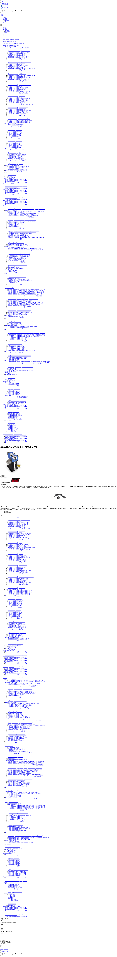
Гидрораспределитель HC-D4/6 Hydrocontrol (17, 398)
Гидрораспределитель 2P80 (13, 387)
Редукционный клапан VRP (14, 331)
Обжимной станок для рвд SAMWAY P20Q (17, 53)
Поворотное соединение (10, 206)
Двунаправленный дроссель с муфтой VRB (17, 257)
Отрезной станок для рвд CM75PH (15, 142)
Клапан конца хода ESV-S (13, 359)
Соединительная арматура (10, 368)
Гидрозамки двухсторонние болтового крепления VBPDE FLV (21, 217)
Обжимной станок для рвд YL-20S (15, 64)
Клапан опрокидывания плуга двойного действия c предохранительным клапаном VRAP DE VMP (28, 364)
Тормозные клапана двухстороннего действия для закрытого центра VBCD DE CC (25, 295)
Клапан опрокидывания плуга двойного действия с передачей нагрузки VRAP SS (25, 363)
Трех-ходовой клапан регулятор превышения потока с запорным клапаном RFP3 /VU (25, 249)
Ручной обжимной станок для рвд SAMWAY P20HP (18, 52)
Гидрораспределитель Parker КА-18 (15, 403)
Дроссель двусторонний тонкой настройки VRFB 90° (19, 254)
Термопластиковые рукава (8, 189)
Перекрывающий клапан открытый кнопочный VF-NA (19, 355)
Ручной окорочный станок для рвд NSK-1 (16, 158)
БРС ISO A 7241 (8, 372)
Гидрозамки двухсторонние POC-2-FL (16, 226)
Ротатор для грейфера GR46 (13, 416)
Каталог (4, 17)
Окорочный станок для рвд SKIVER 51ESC (17, 159)
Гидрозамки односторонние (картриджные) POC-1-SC (19, 245)
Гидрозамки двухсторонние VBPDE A (16, 222)
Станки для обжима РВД (10, 46)
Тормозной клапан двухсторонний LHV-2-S (17, 308)
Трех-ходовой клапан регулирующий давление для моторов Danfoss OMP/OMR (24, 248)
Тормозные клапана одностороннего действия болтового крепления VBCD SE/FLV (25, 303)
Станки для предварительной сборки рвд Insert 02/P (18, 167)
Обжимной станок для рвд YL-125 (15, 97)
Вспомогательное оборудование (9, 41)
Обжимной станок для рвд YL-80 (15, 90)
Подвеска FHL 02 (11, 423)
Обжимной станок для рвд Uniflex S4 (15, 67)
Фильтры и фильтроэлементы (9, 439)
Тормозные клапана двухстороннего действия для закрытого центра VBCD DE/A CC (25, 293)
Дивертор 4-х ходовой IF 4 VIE (14, 323)
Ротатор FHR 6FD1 (12, 427)
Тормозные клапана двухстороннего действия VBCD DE (20, 300)
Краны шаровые (8, 315)
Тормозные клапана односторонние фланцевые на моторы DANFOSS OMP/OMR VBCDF (26, 290)
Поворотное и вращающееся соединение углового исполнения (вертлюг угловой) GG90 (26, 209)
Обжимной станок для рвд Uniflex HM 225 (17, 94)
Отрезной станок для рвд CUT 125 (15, 125)
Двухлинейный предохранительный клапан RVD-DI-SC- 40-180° (21, 350)
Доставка (5, 18)
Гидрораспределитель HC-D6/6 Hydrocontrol (17, 400)
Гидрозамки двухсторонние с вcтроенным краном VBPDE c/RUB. (21, 221)
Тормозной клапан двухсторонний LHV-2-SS (17, 314)
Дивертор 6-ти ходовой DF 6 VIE (15, 324)
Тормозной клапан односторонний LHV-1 (16, 307)
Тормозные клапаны (9, 288)
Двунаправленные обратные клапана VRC (17, 277)
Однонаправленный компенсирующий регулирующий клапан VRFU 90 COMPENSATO (26, 252)
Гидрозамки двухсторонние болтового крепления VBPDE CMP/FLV (22, 220)
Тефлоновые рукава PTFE (8, 183)
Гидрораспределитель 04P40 (14, 391)
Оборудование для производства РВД (11, 39)
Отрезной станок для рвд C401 (14, 144)
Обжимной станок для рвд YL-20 (15, 59)
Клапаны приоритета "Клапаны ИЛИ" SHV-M (17, 287)
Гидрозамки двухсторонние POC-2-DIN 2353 (17, 228)
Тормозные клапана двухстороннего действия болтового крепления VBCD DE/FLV (25, 302)
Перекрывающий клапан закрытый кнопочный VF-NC (19, 356)
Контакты (5, 22)
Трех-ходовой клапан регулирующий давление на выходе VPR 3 (21, 251)
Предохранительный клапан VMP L (15, 345)
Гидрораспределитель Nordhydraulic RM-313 (17, 401)
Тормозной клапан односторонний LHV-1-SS (17, 313)
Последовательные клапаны (11, 325)
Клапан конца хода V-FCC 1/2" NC (15, 353)
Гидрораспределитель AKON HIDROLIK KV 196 (18, 396)
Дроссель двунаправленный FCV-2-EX (16, 260)
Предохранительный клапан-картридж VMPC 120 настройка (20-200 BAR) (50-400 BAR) (26, 333)
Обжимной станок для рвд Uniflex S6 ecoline (17, 74)
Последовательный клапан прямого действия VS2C (18, 327)
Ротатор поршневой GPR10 (13, 412)
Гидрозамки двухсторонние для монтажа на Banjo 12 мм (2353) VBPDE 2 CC (24, 213)
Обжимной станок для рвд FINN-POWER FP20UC (18, 80)
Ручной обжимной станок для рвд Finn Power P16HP (19, 56)
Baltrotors (7, 411)
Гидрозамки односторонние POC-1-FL (16, 243)
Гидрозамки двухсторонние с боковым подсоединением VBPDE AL (22, 214)
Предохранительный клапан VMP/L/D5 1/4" (17, 339)
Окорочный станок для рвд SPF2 (14, 153)
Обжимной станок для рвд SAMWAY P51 (16, 109)
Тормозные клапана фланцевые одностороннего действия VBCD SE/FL (23, 299)
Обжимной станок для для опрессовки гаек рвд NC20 (19, 119)
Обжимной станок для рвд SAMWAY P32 (16, 63)
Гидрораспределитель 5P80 (13, 394)
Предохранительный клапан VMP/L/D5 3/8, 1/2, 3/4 (18, 337)
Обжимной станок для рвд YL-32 (15, 70)
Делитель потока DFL (12, 272)
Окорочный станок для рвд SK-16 (15, 156)
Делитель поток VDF (12, 270)
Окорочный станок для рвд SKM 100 (15, 164)
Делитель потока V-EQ (12, 271)
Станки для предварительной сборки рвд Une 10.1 (18, 166)
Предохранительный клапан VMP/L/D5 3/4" (17, 338)
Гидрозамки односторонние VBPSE (15, 238)
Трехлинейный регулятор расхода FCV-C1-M (17, 265)
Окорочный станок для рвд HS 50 (15, 161)
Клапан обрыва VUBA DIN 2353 (14, 278)
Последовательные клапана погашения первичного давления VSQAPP (22, 326)
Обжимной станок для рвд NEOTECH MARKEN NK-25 (19, 77)
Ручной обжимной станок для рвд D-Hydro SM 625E (19, 73)
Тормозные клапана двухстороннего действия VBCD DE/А (20, 305)
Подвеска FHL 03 (11, 424)
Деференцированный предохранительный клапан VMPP (20, 342)
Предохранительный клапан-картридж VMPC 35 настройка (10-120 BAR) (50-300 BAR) (26, 335)
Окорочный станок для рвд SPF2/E (15, 150)
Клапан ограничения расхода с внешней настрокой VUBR (20, 280)
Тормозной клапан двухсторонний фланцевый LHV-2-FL (20, 312)
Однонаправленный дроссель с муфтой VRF (17, 258)
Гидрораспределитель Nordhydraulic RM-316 (17, 402)
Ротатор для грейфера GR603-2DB (15, 419)
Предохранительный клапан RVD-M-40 (16, 348)
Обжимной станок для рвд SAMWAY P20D (17, 55)
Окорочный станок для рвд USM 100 (15, 157)
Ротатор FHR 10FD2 (12, 431)
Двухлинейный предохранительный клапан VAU (18, 340)
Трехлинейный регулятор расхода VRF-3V (17, 268)
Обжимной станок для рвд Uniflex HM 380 (17, 113)
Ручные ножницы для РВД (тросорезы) (16, 124)
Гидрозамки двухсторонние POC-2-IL (15, 225)
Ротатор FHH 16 (11, 432)
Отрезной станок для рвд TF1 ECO (15, 135)
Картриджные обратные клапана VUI (15, 276)
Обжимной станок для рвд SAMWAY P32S (17, 82)
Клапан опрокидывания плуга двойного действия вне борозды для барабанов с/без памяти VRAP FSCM (29, 361)
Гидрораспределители (7, 381)
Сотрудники (7, 21)
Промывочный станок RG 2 (13, 168)
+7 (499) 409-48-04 (4, 4)
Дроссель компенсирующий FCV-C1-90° (16, 261)
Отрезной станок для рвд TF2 (14, 138)
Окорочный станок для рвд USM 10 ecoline (17, 154)
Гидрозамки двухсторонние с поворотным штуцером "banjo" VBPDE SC (23, 215)
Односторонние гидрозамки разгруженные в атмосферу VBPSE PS (22, 232)
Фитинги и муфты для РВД (8, 194)
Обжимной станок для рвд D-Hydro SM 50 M (17, 111)
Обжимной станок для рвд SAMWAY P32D (17, 89)
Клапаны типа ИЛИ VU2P (13, 281)
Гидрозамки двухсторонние (11, 210)
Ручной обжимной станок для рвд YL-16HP (17, 54)
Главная (4, 34)
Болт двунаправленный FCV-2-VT (15, 267)
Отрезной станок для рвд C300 (14, 147)
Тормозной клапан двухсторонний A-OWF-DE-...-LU (19, 311)
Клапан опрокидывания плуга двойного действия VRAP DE (20, 366)
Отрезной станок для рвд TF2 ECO (15, 133)
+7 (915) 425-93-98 (4, 7)
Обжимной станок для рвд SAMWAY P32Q (17, 69)
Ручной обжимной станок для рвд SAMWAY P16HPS (19, 51)
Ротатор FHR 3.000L (12, 425)
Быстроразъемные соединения (9, 371)
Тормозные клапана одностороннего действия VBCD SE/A (20, 306)
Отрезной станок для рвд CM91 (14, 143)
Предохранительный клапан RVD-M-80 (16, 349)
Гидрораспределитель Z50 (13, 384)
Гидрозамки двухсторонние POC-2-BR (16, 227)
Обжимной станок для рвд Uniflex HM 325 (17, 101)
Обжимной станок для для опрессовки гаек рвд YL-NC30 (20, 120)
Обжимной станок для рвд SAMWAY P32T (17, 76)
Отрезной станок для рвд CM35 (14, 137)
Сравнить (2, 476)
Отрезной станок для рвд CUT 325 (15, 132)
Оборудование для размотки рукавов (13, 172)
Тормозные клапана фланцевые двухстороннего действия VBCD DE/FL (23, 297)
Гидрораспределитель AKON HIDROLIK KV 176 (18, 397)
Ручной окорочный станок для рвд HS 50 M (17, 160)
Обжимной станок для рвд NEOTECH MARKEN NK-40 (19, 98)
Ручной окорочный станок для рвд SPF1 (16, 149)
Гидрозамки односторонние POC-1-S (15, 240)
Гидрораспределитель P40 (13, 383)
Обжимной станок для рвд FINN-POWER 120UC (18, 100)
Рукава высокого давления (8, 178)
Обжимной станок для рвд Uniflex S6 (15, 81)
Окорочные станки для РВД (11, 148)
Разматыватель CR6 (12, 173)
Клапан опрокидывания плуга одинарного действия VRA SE (20, 367)
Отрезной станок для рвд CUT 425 (15, 139)
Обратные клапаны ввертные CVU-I (15, 284)
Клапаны (5, 205)
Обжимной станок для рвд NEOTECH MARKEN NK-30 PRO (21, 91)
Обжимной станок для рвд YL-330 (15, 103)
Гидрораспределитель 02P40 (14, 386)
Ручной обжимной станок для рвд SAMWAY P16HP (18, 49)
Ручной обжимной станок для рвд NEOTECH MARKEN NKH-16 (21, 68)
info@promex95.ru (4, 3)
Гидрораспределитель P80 (13, 385)
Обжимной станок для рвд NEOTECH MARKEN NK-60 (19, 110)
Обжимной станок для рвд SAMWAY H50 (16, 96)
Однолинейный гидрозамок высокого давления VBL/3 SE (20, 233)
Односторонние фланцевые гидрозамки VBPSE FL (18, 234)
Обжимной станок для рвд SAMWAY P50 (16, 115)
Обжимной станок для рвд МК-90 (15, 48)
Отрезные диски (8, 176)
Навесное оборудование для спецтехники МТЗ (12, 434)
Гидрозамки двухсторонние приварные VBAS (17, 212)
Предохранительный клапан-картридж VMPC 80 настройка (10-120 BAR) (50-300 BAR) (26, 334)
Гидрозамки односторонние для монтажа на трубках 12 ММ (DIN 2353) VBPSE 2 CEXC (26, 237)
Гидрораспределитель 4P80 (13, 392)
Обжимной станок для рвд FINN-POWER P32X (18, 87)
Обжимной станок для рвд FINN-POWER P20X (18, 65)
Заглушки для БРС (9, 379)
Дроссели (7, 246)
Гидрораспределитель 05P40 (14, 393)
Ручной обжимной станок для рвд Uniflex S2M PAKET (19, 62)
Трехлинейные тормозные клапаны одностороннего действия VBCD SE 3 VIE (24, 304)
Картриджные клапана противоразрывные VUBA (18, 279)
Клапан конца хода (9, 351)
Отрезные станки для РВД (10, 123)
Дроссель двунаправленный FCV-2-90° (16, 263)
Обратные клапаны (9, 273)
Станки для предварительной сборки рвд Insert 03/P (13, 43)
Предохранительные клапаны (11, 329)
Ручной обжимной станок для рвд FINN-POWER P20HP (19, 60)
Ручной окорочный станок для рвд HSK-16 (17, 155)
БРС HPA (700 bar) (9, 376)
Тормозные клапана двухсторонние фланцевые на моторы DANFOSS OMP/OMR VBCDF (26, 289)
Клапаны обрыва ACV (12, 285)
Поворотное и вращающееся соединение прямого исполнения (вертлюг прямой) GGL (26, 207)
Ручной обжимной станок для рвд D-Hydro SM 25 (18, 79)
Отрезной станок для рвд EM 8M (15, 126)
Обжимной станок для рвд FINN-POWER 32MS (18, 93)
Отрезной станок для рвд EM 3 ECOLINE (16, 127)
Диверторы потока (9, 318)
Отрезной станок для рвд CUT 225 (15, 130)
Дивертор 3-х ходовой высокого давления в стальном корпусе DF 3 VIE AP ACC (24, 321)
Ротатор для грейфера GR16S (14, 413)
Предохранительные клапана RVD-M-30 (16, 347)
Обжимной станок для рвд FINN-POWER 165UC (18, 112)
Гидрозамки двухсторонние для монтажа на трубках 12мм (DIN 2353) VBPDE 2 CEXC (26, 211)
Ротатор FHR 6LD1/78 (12, 429)
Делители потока (8, 269)
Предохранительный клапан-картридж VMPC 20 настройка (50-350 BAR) (23, 336)
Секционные (8, 395)
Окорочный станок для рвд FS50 (14, 163)
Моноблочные (8, 382)
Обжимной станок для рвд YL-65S (15, 86)
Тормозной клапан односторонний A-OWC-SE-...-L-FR (19, 310)
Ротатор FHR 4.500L (12, 426)
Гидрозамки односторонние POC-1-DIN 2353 (17, 244)
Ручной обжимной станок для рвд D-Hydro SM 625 (18, 66)
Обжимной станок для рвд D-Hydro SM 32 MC (17, 92)
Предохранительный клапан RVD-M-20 (16, 346)
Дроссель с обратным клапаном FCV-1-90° (17, 262)
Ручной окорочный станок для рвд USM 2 (16, 152)
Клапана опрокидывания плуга (11, 360)
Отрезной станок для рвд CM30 (14, 134)
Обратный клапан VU (12, 282)
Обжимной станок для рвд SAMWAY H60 (16, 102)
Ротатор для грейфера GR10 (13, 417)
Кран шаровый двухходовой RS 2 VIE (16, 316)
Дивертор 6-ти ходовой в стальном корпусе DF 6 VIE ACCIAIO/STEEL (23, 319)
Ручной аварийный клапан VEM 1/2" (15, 352)
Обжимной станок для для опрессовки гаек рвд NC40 (19, 122)
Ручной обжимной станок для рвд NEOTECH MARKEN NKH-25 (21, 75)
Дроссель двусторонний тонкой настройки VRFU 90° (19, 255)
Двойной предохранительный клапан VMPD (17, 341)
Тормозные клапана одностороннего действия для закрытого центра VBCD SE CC (25, 296)
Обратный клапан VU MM (13, 274)
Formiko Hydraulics (9, 420)
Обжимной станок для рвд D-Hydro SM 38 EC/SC (18, 105)
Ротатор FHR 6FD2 (12, 430)
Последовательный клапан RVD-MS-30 (16, 328)
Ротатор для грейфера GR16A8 (14, 418)
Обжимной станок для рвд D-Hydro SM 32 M (17, 83)
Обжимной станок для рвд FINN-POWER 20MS (18, 71)
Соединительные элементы (13, 369)
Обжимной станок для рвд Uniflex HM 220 (17, 88)
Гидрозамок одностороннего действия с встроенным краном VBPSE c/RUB (23, 231)
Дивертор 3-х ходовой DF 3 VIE (14, 322)
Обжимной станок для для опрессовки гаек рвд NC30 (19, 121)
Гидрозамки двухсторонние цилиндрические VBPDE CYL (20, 216)
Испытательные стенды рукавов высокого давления (16, 170)
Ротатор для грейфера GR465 (14, 414)
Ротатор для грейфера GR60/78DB (15, 415)
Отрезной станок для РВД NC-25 (15, 146)
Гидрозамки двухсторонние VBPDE (15, 223)
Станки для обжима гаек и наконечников (13, 116)
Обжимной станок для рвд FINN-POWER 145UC (18, 107)
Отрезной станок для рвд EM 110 (15, 128)
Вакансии (7, 20)
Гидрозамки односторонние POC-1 (15, 239)
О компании (5, 19)
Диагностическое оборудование (9, 404)
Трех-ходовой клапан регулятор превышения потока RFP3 (20, 250)
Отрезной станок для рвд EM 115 (15, 131)
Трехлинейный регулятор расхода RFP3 (16, 266)
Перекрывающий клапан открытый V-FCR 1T (17, 358)
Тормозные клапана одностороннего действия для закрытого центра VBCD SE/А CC (25, 294)
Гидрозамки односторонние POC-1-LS (16, 242)
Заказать (2, 475)
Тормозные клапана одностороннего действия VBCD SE (20, 301)
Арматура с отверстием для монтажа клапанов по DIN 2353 (20, 370)
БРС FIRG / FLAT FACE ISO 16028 (12, 374)
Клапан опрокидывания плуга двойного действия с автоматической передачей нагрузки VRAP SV (28, 362)
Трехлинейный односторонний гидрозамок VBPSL (18, 236)
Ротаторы (5, 409)
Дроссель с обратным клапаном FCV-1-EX (17, 259)
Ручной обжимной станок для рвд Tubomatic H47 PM (19, 47)
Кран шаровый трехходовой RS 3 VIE (16, 317)
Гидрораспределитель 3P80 (13, 390)
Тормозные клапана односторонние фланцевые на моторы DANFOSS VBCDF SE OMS (26, 292)
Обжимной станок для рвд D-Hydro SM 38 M (17, 99)
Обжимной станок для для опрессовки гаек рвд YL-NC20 (20, 118)
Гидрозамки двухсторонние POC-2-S (15, 224)
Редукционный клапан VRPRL (14, 330)
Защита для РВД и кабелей (8, 200)
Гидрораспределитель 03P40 (14, 389)
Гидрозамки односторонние (11, 229)
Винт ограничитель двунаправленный (16, 247)
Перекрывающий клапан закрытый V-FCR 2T (17, 357)
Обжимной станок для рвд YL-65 (15, 78)
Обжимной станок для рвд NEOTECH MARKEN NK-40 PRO (21, 104)
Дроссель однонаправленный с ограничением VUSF (19, 256)
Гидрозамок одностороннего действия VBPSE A (18, 235)
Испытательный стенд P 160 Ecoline (15, 171)
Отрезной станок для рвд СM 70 (14, 136)
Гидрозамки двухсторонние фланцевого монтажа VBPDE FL (20, 218)
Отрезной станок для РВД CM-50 (15, 145)
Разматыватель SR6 (12, 175)
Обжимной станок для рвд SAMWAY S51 (16, 58)
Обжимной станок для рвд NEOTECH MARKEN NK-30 (19, 85)
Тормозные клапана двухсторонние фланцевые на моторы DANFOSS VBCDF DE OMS (26, 291)
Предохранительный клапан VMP (15, 344)
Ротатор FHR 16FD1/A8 (13, 428)
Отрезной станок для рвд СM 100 (15, 141)
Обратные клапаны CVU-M (13, 283)
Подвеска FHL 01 (11, 421)
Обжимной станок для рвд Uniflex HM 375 (17, 108)
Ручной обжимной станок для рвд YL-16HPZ (17, 57)
